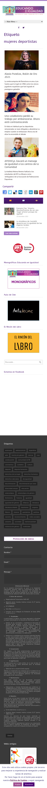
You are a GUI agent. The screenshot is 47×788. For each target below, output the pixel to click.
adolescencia (20, 450)
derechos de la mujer (12, 474)
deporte (8, 469)
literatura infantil (11, 507)
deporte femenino (20, 469)
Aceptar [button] (17, 784)
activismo (8, 450)
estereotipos (9, 493)
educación (25, 488)
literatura (35, 503)
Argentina (32, 450)
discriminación (10, 484)
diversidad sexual (11, 488)
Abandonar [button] (29, 784)
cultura (29, 465)
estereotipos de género (26, 493)
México (7, 512)
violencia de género (12, 526)
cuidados (20, 465)
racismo (8, 517)
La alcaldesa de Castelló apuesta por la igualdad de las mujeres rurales (29, 223)
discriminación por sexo (27, 484)
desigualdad (27, 479)
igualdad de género (12, 503)
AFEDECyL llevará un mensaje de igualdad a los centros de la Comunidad (22, 164)
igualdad (28, 498)
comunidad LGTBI (24, 460)
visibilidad (26, 526)
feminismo (9, 498)
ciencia (30, 455)
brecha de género (18, 455)
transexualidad (30, 522)
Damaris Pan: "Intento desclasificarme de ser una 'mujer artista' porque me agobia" (27, 211)
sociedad (18, 522)
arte (6, 455)
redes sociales (34, 517)
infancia (26, 503)
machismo (24, 507)
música (16, 512)
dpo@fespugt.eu (10, 613)
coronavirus (9, 465)
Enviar (10, 736)
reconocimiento (20, 517)
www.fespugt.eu (16, 609)
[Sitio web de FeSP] (23, 254)
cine (38, 455)
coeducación (9, 460)
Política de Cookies (18, 780)
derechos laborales (12, 479)
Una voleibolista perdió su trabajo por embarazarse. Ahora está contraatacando (22, 119)
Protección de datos (23, 538)
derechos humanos (31, 474)
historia (19, 498)
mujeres (35, 507)
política (36, 512)
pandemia (26, 512)
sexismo (8, 522)
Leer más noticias (11, 233)
